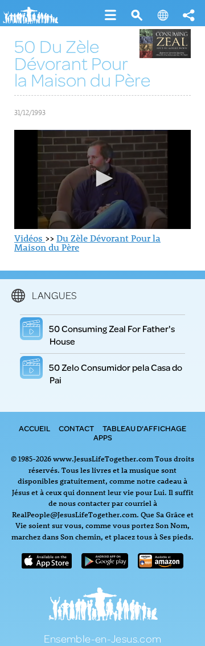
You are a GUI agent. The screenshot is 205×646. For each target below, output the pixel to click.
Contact (76, 428)
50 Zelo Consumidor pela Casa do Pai (116, 374)
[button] (102, 178)
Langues (54, 295)
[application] (102, 179)
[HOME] (34, 21)
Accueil (34, 428)
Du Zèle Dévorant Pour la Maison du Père (87, 242)
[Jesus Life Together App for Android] (104, 564)
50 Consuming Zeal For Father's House (112, 335)
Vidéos (29, 238)
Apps (102, 437)
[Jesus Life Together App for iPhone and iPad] (47, 564)
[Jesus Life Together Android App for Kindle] (160, 564)
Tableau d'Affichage (144, 428)
